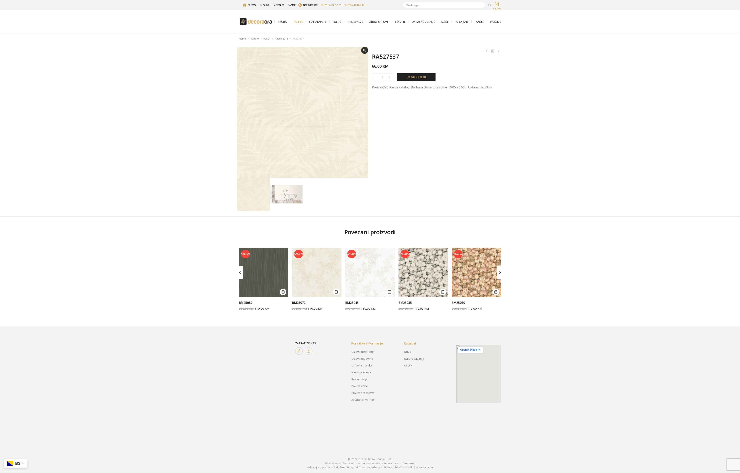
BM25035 (405, 303)
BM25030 (458, 303)
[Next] (497, 51)
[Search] (490, 5)
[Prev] (487, 51)
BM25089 (245, 303)
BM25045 (352, 303)
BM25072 (298, 303)
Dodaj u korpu (416, 77)
